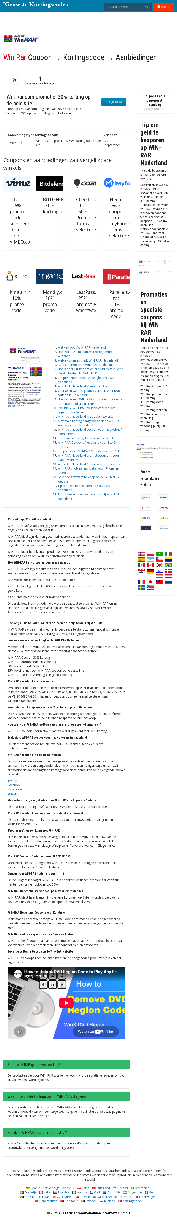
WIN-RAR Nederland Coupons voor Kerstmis (89, 464)
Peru (152, 1192)
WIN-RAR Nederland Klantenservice (82, 386)
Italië (46, 1192)
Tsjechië (63, 1192)
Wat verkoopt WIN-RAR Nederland (82, 347)
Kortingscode (131, 1201)
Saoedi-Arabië (106, 1197)
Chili (96, 1192)
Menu (164, 7)
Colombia (113, 1192)
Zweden (91, 1201)
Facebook (14, 785)
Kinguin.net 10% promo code (22, 301)
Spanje (35, 1188)
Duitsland (103, 1188)
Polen (85, 1188)
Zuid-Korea (64, 1197)
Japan (45, 1197)
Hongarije (71, 1201)
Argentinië (134, 1192)
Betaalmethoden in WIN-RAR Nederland (86, 365)
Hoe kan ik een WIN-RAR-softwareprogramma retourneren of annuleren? (90, 401)
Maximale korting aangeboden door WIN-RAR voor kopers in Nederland (90, 423)
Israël (127, 1197)
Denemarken (47, 1201)
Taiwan (84, 1197)
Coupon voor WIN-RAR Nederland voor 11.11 (89, 451)
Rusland (109, 1201)
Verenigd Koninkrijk (60, 1188)
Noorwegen (147, 1197)
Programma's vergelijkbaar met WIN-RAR (86, 438)
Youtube (13, 794)
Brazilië (29, 1197)
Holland (122, 1188)
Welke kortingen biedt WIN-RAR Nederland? (88, 360)
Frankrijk (30, 1192)
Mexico (81, 1192)
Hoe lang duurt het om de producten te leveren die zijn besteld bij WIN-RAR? (90, 371)
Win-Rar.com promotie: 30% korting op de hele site (48, 100)
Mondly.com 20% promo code (56, 301)
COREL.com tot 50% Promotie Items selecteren (88, 214)
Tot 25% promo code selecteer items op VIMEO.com (22, 220)
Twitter (12, 781)
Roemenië (141, 1188)
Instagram (15, 789)
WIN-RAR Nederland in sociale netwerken (86, 416)
